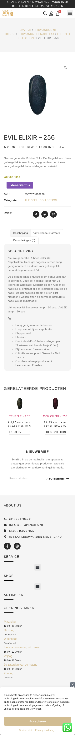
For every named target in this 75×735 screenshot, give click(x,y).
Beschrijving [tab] (20, 232)
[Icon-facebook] (7, 546)
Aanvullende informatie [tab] (47, 232)
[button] (70, 13)
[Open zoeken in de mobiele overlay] (45, 13)
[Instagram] (17, 546)
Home (22, 30)
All (29, 30)
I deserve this (20, 185)
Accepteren (37, 721)
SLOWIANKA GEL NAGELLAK (36, 34)
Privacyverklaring (44, 730)
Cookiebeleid (26, 730)
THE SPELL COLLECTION (41, 200)
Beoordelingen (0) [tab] (24, 240)
